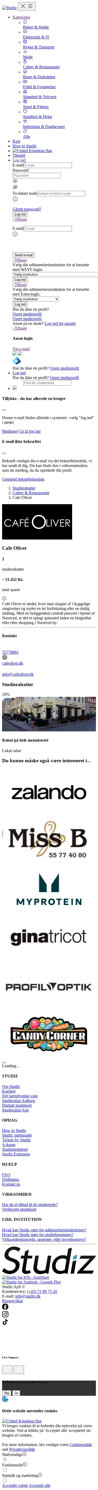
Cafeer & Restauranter (31, 493)
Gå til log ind (30, 431)
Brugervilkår (12, 1301)
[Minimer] (7, 1369)
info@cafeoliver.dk (18, 674)
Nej (6, 1393)
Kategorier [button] (21, 17)
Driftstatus (10, 1179)
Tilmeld (19, 155)
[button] (20, 214)
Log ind (19, 373)
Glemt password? (27, 209)
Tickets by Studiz (16, 1140)
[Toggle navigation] (27, 6)
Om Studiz (11, 1086)
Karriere (9, 1091)
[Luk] (19, 1369)
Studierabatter (24, 488)
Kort (16, 141)
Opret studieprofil (27, 314)
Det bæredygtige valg (20, 1096)
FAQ (6, 1174)
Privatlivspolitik (22, 1449)
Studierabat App (15, 1110)
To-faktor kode (25, 193)
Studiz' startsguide (17, 1135)
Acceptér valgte (15, 1485)
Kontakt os (11, 1184)
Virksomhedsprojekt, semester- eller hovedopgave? (44, 1239)
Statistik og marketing (20, 1475)
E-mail (18, 165)
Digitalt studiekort (17, 1105)
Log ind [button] (19, 160)
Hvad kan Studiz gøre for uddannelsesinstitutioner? (44, 1230)
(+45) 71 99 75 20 (42, 1291)
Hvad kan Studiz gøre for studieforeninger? (37, 1234)
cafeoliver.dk (12, 663)
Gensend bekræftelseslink (23, 479)
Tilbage (21, 219)
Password (20, 170)
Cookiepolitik (81, 1444)
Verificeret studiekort (19, 1209)
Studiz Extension (16, 1154)
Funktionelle (12, 1465)
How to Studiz (25, 146)
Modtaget (10, 431)
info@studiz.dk (28, 1296)
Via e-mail (21, 349)
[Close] (4, 410)
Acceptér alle (39, 1485)
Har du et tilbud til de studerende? (30, 1204)
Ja (16, 1393)
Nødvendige (12, 1454)
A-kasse (8, 1144)
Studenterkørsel (15, 1149)
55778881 (10, 652)
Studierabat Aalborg (18, 1100)
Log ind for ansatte (60, 323)
